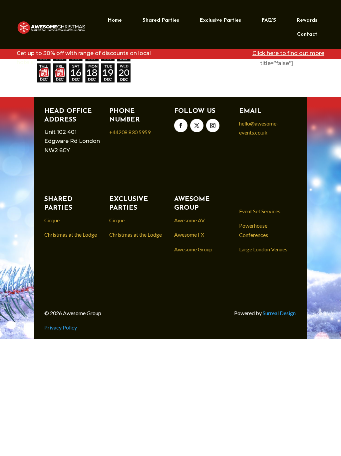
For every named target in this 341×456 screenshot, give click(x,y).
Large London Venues (263, 249)
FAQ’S (269, 20)
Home (115, 20)
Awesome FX (189, 234)
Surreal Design (280, 313)
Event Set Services (259, 211)
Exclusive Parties (220, 20)
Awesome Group (193, 249)
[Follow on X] (196, 125)
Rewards (307, 20)
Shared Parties (161, 20)
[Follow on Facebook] (180, 125)
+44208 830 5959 (130, 132)
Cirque (52, 220)
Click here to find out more (288, 53)
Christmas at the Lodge (70, 234)
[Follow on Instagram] (212, 125)
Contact (307, 34)
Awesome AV (189, 220)
